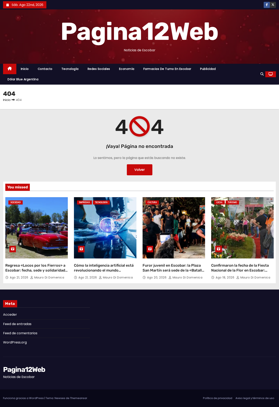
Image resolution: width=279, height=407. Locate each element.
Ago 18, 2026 (225, 277)
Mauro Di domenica (48, 277)
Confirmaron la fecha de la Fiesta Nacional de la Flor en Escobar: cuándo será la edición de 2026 (240, 270)
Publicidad (208, 69)
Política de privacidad (217, 398)
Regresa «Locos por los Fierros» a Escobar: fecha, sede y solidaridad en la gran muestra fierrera (35, 270)
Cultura (152, 202)
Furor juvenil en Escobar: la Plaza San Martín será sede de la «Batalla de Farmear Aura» (173, 270)
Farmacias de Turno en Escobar (167, 69)
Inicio (25, 69)
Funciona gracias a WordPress (23, 398)
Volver (139, 169)
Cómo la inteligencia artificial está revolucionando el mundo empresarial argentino (104, 270)
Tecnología (70, 69)
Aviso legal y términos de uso (254, 398)
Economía (126, 69)
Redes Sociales (99, 69)
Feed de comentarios (20, 333)
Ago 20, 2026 (157, 277)
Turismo (232, 202)
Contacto (45, 69)
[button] (262, 74)
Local (219, 202)
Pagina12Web (139, 31)
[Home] (9, 69)
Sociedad (15, 202)
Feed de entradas (17, 324)
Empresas (84, 202)
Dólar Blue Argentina (23, 79)
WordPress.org (15, 342)
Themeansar (78, 398)
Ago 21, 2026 (19, 277)
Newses (60, 398)
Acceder (10, 314)
